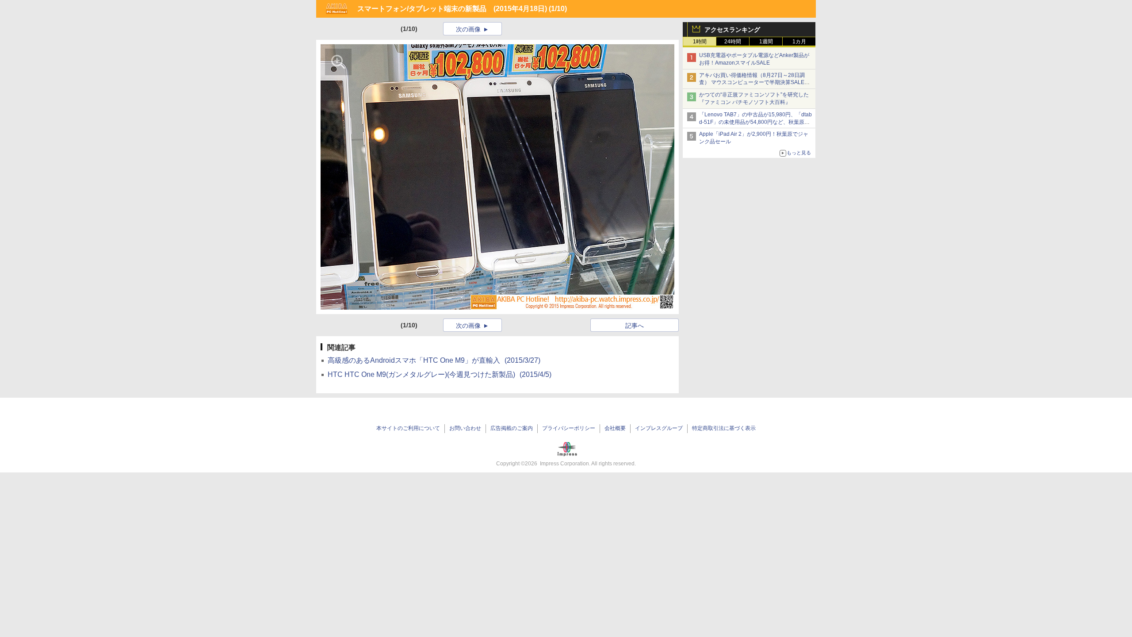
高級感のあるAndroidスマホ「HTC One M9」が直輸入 (434, 360)
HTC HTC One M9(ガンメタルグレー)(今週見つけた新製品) (439, 374)
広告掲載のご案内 (511, 428)
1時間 (700, 41)
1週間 (766, 41)
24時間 (732, 41)
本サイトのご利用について (408, 428)
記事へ (634, 325)
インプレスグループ (659, 428)
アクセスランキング (732, 29)
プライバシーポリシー (568, 428)
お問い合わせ (465, 428)
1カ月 (799, 41)
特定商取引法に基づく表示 (724, 428)
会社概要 (615, 428)
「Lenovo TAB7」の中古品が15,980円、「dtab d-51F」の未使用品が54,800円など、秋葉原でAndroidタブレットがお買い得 (755, 122)
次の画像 (468, 29)
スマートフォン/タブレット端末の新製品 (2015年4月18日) (452, 8)
